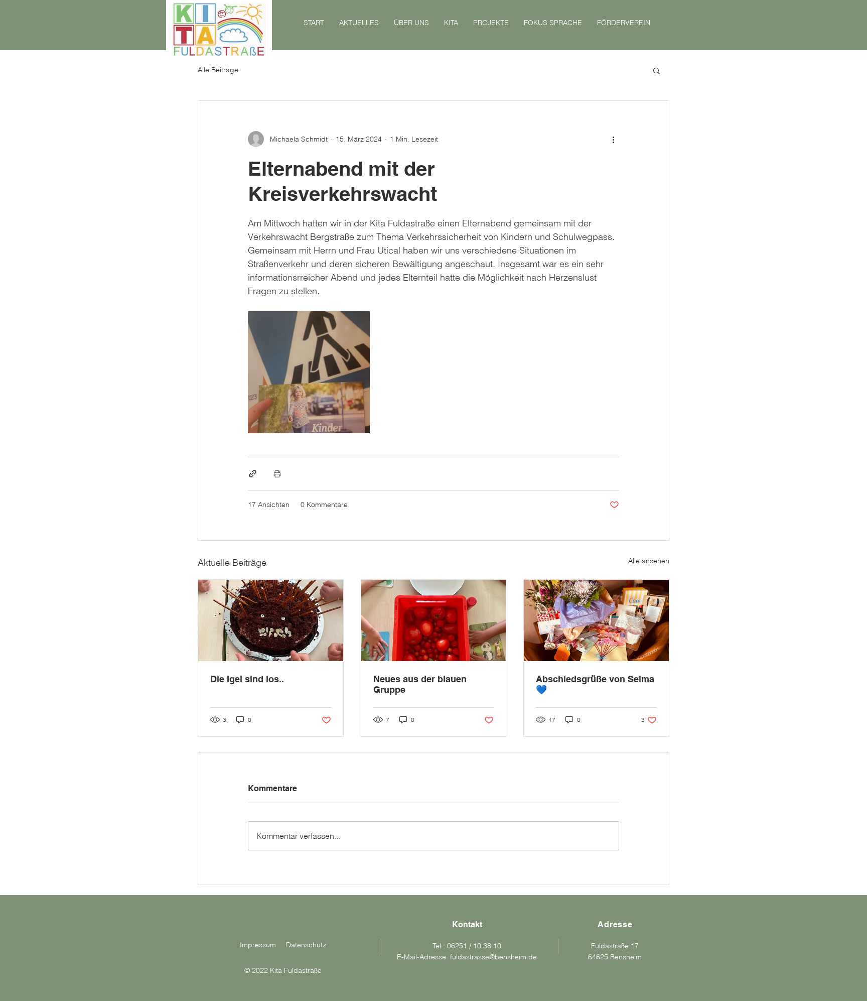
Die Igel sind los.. (247, 679)
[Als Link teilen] (252, 473)
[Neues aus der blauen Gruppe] (433, 620)
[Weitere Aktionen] (613, 139)
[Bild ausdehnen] (309, 372)
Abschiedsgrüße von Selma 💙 (595, 684)
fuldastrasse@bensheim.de (493, 956)
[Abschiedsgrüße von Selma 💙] (596, 620)
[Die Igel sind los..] (270, 620)
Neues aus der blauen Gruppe (420, 684)
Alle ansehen (648, 560)
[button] (656, 70)
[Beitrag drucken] (277, 473)
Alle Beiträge (218, 69)
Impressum (258, 944)
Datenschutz (306, 944)
